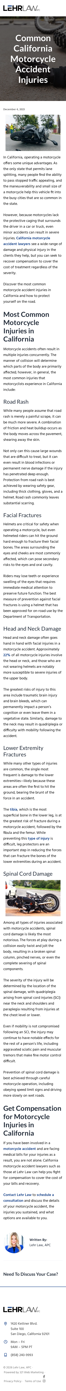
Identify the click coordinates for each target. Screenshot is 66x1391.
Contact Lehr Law (17, 1195)
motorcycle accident (19, 1149)
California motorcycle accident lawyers (26, 241)
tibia (13, 810)
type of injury (39, 839)
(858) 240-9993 (22, 1355)
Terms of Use (33, 1381)
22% (6, 655)
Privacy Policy (12, 1381)
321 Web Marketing (32, 1372)
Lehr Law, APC (22, 1367)
